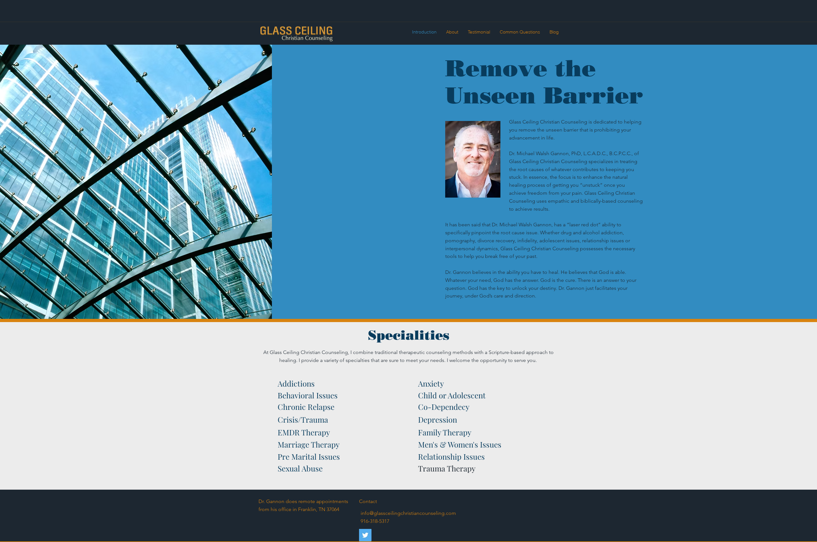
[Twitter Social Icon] (365, 535)
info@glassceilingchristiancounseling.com (408, 513)
